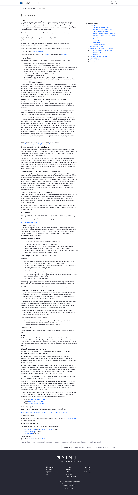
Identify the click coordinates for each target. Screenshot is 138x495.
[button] (35, 3)
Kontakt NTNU (88, 473)
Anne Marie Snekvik (30, 429)
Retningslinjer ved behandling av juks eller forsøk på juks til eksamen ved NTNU (45, 412)
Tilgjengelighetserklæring (69, 485)
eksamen (46, 54)
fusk (34, 442)
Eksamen (42, 438)
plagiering (57, 442)
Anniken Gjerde (28, 433)
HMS (47, 474)
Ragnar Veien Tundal (45, 429)
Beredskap (49, 471)
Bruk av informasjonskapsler (69, 484)
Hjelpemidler (96, 43)
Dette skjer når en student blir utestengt (102, 48)
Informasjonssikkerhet (52, 473)
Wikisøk (67, 471)
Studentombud (94, 60)
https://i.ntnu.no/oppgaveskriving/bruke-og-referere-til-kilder (39, 144)
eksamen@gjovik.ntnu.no (35, 401)
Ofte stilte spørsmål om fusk (98, 56)
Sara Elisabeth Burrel (30, 431)
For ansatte (69, 474)
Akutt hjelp (49, 469)
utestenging (97, 442)
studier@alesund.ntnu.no (36, 403)
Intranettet (23, 8)
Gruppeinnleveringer (99, 44)
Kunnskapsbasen (32, 8)
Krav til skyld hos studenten (101, 27)
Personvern (69, 487)
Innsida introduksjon (71, 476)
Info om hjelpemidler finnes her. (30, 222)
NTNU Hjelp (87, 469)
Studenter (31, 438)
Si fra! (85, 471)
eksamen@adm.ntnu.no (38, 399)
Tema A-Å (68, 469)
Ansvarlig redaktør (69, 488)
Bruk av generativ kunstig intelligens (104, 33)
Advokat (95, 54)
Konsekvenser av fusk (96, 46)
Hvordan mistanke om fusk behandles (101, 50)
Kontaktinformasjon (96, 62)
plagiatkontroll (76, 442)
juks (29, 442)
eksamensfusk (40, 442)
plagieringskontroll (66, 442)
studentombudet (72, 418)
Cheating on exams (37, 51)
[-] (100, 23)
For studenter (69, 473)
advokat (90, 442)
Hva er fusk (93, 25)
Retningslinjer (94, 58)
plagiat (84, 442)
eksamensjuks (49, 442)
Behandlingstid (97, 52)
